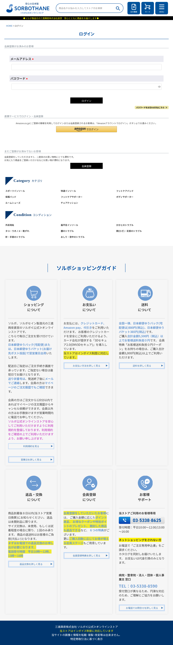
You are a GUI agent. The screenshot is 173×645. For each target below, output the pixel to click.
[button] (86, 129)
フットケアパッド (125, 190)
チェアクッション (69, 202)
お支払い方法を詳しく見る (86, 365)
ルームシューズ (12, 202)
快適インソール (68, 190)
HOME (9, 25)
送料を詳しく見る (142, 365)
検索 (117, 7)
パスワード (19, 78)
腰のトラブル (67, 231)
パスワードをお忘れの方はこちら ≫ (151, 107)
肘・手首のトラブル (15, 236)
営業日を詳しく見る (31, 459)
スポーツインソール (15, 190)
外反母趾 (9, 225)
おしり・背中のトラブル (73, 236)
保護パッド (10, 196)
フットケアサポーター (71, 196)
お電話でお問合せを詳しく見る (142, 608)
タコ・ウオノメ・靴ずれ (17, 231)
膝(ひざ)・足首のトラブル (129, 231)
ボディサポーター (124, 196)
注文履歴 (133, 11)
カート (147, 11)
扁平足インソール (69, 225)
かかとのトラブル (125, 225)
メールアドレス (22, 59)
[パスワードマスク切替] (159, 86)
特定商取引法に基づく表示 (86, 639)
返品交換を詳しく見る (31, 564)
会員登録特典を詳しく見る (86, 555)
